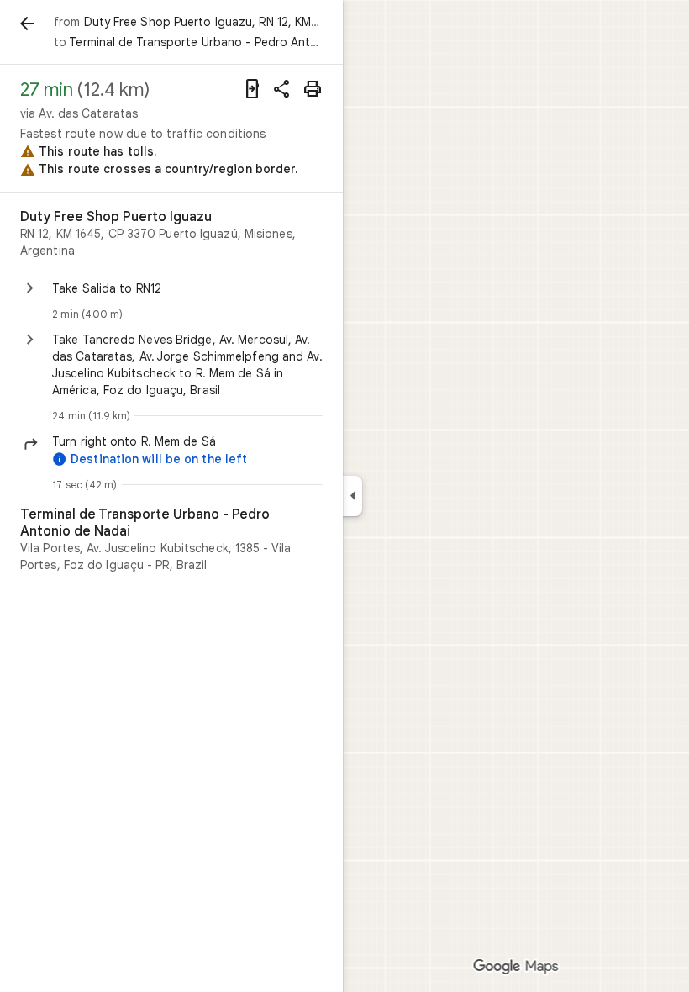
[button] (187, 441)
